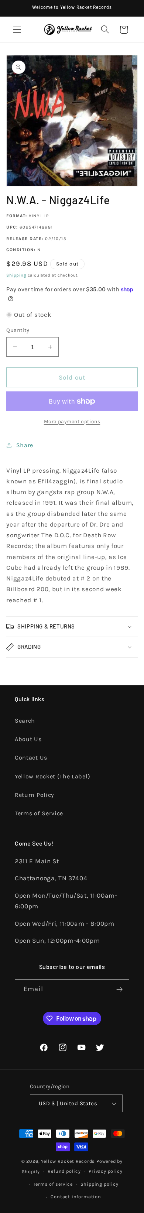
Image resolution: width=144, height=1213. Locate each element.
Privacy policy (105, 1171)
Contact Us (31, 757)
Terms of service (53, 1184)
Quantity (18, 330)
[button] (17, 29)
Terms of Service (39, 813)
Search (25, 720)
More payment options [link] (72, 421)
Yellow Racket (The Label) (52, 776)
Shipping (16, 275)
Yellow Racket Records (68, 1161)
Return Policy (34, 794)
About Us (28, 739)
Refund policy (64, 1171)
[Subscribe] (119, 989)
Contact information (76, 1196)
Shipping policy (99, 1184)
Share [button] (24, 445)
